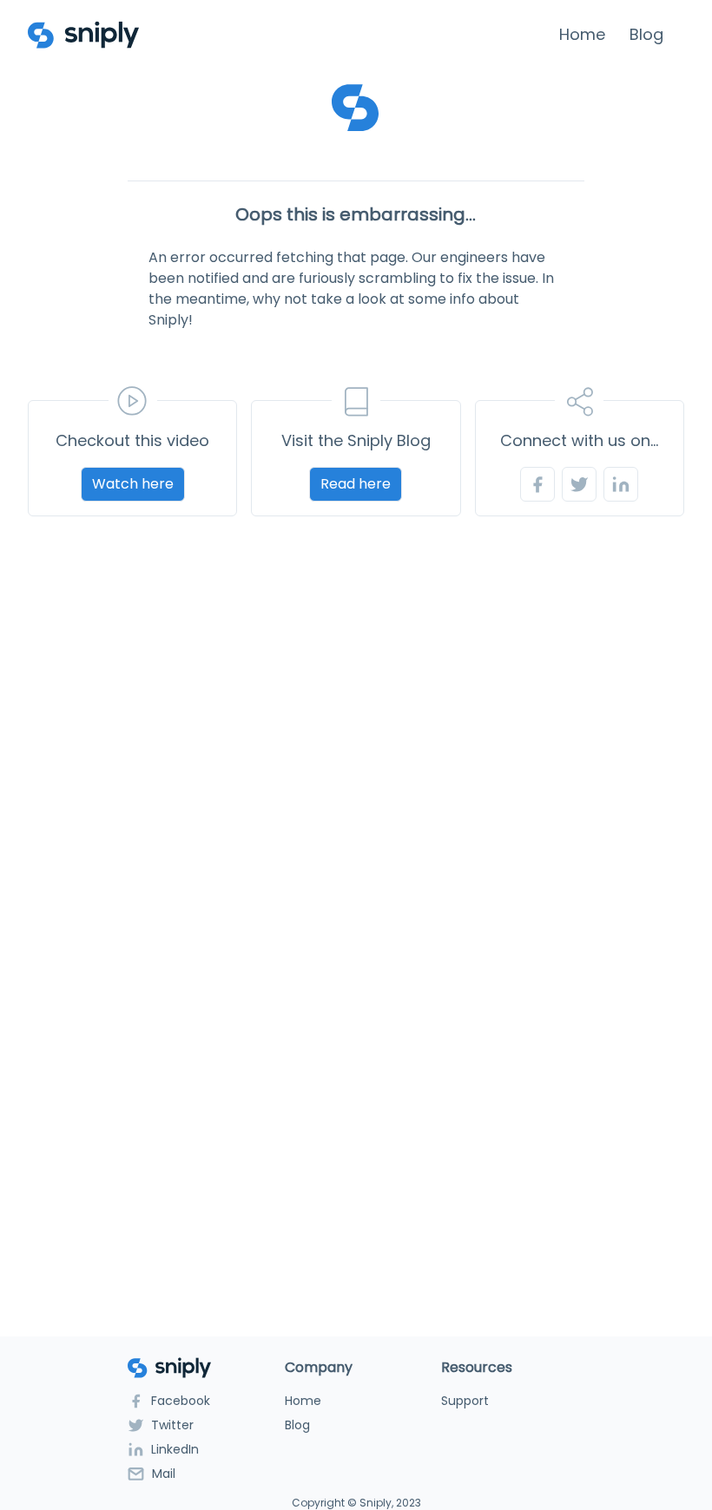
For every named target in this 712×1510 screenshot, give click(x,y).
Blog (646, 34)
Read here (355, 484)
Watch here (133, 484)
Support (465, 1400)
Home (582, 34)
